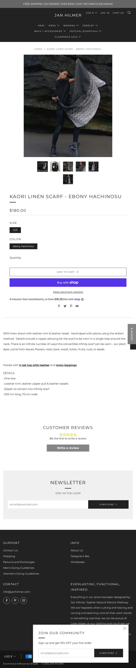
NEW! (41, 25)
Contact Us (10, 550)
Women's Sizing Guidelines (21, 573)
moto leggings (66, 365)
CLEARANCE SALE (66, 37)
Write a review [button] (68, 448)
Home (38, 49)
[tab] (42, 166)
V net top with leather (34, 365)
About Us (77, 550)
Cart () (118, 13)
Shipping (9, 556)
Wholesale (77, 562)
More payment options (68, 292)
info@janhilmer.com (16, 591)
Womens (69, 25)
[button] (65, 635)
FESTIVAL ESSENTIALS (84, 31)
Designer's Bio (80, 556)
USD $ (90, 13)
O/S (15, 230)
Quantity (15, 257)
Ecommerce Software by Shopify (20, 663)
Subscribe (106, 504)
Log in (105, 13)
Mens (52, 25)
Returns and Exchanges (19, 562)
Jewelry (88, 25)
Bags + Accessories (48, 31)
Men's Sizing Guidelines (18, 567)
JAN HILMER (68, 15)
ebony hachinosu (23, 246)
